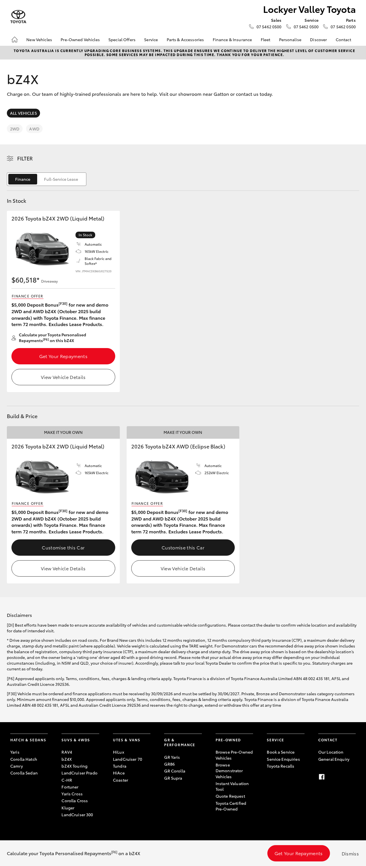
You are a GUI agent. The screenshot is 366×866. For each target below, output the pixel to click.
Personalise (290, 39)
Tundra (119, 766)
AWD (34, 129)
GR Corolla (174, 771)
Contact (343, 39)
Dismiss (350, 853)
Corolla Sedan (24, 773)
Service (151, 39)
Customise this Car (63, 547)
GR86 (169, 764)
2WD (14, 129)
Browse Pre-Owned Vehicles (234, 754)
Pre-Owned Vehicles (80, 39)
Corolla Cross (74, 800)
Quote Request (230, 796)
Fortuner (69, 787)
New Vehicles (39, 39)
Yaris (14, 752)
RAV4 (66, 752)
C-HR (66, 780)
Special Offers (122, 39)
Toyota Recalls (280, 766)
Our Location (331, 752)
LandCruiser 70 (127, 759)
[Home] (14, 39)
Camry (16, 766)
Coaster (120, 780)
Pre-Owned (228, 739)
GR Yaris (172, 757)
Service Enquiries (283, 759)
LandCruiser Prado (79, 773)
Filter (25, 158)
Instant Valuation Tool (232, 786)
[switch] (46, 179)
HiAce (119, 773)
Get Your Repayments (63, 356)
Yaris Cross (72, 794)
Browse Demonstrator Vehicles (229, 770)
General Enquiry (333, 759)
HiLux (118, 752)
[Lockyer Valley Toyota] (18, 16)
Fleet (265, 39)
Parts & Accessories (185, 39)
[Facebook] (321, 776)
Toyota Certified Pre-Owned (231, 806)
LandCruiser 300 (77, 814)
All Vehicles (23, 113)
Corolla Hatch (23, 759)
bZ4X (66, 759)
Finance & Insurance (232, 39)
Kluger (67, 808)
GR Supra (173, 778)
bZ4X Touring (74, 766)
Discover (318, 39)
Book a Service (281, 752)
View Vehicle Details (63, 377)
